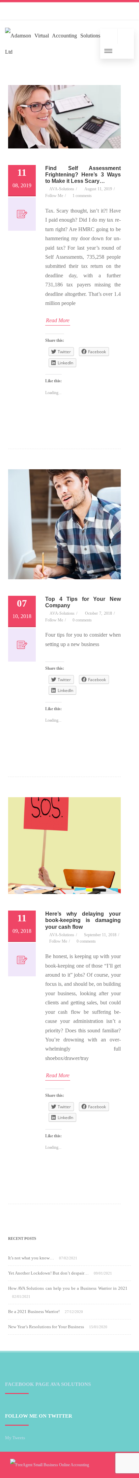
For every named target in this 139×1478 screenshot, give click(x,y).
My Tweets (15, 1437)
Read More (58, 320)
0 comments (82, 620)
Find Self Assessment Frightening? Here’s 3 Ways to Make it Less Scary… (83, 174)
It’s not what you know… (31, 1257)
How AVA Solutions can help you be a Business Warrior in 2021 (68, 1288)
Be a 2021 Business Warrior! (34, 1311)
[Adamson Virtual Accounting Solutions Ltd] (52, 52)
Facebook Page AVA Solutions (48, 1384)
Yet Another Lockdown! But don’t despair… (48, 1273)
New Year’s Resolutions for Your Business (46, 1326)
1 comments (82, 196)
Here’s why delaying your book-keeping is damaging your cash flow (83, 920)
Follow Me (54, 196)
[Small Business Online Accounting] (49, 1464)
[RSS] (12, 11)
